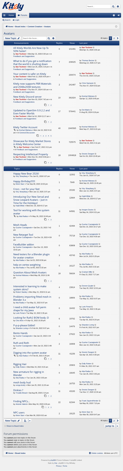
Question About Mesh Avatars (29, 272)
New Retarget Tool (23, 234)
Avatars (9, 33)
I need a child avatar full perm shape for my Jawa (29, 309)
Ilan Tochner (21, 54)
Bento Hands (20, 333)
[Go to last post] (94, 47)
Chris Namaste (88, 83)
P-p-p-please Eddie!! (24, 325)
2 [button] (114, 38)
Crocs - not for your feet (26, 189)
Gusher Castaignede (24, 228)
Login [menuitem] (119, 16)
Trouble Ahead (21, 393)
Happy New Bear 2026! (26, 173)
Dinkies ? (18, 390)
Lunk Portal (20, 313)
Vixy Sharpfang (22, 176)
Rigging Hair (20, 364)
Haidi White (20, 206)
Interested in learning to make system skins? (29, 288)
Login (17, 20)
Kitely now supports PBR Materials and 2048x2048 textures (32, 85)
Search (7, 20)
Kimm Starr (20, 184)
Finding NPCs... (21, 401)
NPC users (19, 412)
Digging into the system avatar (30, 352)
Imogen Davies (88, 210)
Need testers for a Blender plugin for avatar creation (31, 256)
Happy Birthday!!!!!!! (24, 181)
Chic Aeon (20, 320)
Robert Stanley (21, 292)
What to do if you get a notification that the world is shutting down (32, 62)
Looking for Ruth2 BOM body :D (31, 317)
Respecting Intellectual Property (30, 154)
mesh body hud (22, 382)
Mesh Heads (20, 224)
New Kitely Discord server (27, 96)
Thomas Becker (88, 60)
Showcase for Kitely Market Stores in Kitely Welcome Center (32, 142)
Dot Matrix (86, 110)
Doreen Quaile (87, 286)
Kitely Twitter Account (25, 127)
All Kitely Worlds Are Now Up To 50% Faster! (31, 49)
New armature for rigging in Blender (28, 373)
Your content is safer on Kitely (29, 73)
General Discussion (27, 133)
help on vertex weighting (27, 264)
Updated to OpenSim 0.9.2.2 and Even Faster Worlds (31, 112)
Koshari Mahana (88, 96)
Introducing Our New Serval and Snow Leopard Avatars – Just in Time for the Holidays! (31, 200)
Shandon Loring (22, 328)
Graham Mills (87, 272)
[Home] (13, 6)
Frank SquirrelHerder (90, 401)
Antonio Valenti (21, 404)
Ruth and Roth (21, 342)
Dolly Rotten (20, 367)
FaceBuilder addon (23, 244)
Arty (55, 463)
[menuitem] (113, 15)
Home (11, 15)
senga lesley (20, 385)
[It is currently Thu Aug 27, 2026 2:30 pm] (116, 26)
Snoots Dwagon (88, 154)
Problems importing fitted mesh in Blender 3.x (32, 298)
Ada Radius (23, 216)
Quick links (5, 16)
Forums (24, 15)
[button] (117, 38)
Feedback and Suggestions (24, 56)
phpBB (53, 460)
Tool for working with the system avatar (31, 212)
